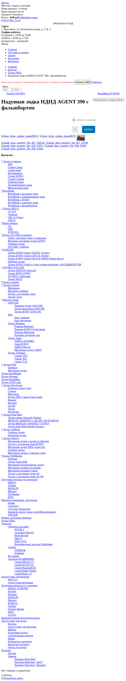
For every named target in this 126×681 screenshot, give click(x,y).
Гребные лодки (16, 243)
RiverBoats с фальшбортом (22, 205)
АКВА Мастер (22, 347)
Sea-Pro (12, 591)
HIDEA (12, 482)
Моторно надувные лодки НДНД (26, 241)
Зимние (12, 656)
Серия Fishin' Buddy (25, 570)
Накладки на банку (18, 644)
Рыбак (11, 503)
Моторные (14, 288)
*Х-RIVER (7, 249)
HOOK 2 (19, 529)
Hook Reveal (21, 535)
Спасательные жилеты (20, 635)
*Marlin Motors (9, 223)
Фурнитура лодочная (20, 641)
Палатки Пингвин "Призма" (30, 665)
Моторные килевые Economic (24, 467)
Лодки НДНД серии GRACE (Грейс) (28, 255)
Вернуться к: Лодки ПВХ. (108, 100)
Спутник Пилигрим (19, 509)
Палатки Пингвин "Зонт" (28, 662)
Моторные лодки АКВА (28, 350)
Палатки (6, 650)
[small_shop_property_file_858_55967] (66, 145)
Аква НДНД (21, 344)
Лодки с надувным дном (21, 294)
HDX (11, 497)
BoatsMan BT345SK (109, 93)
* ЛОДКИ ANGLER (12, 267)
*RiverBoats (7, 190)
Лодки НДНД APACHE (27, 311)
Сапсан (12, 391)
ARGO (12, 220)
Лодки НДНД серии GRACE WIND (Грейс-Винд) (36, 258)
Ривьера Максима (24, 332)
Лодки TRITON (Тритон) (22, 270)
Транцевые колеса (18, 632)
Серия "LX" (21, 361)
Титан (11, 408)
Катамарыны (15, 173)
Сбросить (96, 82)
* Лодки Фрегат (10, 438)
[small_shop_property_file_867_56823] (81, 139)
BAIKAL (13, 603)
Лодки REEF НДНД (19, 273)
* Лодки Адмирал (11, 161)
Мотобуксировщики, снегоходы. (19, 500)
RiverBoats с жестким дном (23, 193)
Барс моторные (22, 320)
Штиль (5, 2)
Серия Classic (15, 167)
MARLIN (13, 488)
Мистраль (13, 394)
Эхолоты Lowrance (18, 526)
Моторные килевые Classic (23, 470)
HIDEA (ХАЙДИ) (18, 588)
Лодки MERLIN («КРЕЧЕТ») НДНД (28, 423)
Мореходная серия (18, 188)
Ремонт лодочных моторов (16, 517)
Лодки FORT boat (11, 382)
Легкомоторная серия (20, 185)
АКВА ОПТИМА (24, 341)
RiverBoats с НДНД (19, 199)
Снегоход (13, 506)
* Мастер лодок (10, 299)
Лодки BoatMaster (11, 373)
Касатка (12, 403)
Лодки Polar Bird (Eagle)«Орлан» (26, 426)
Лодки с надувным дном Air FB (25, 476)
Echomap (19, 553)
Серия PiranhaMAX (25, 567)
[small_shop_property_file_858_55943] (23, 148)
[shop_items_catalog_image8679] (58, 136)
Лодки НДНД (15, 176)
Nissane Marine (16, 609)
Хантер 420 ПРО (15, 93)
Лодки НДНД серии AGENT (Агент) (29, 252)
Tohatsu (12, 485)
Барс (10, 314)
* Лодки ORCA (10, 208)
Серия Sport (14, 170)
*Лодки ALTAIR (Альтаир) (16, 235)
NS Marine (13, 494)
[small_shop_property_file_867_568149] (23, 142)
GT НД (12, 211)
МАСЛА (13, 579)
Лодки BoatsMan (10, 379)
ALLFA (12, 615)
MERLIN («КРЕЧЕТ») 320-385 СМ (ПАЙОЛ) (33, 420)
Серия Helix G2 (23, 573)
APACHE (13, 302)
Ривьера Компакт (24, 326)
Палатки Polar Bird (24, 659)
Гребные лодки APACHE (28, 305)
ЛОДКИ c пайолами (19, 276)
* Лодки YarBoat (10, 429)
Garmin (12, 547)
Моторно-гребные (18, 291)
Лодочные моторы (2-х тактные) (19, 585)
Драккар (12, 214)
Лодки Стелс (15, 297)
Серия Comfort (16, 179)
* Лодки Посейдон (11, 385)
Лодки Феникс (9, 376)
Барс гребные (22, 317)
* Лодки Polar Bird (11, 414)
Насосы (12, 623)
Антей (11, 405)
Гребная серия (16, 182)
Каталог (12, 69)
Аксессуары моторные (20, 582)
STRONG (13, 232)
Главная (12, 66)
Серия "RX (20, 358)
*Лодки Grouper (10, 282)
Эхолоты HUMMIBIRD (21, 559)
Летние (12, 653)
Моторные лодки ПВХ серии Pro (26, 447)
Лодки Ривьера (16, 323)
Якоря (11, 638)
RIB (10, 164)
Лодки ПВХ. (15, 72)
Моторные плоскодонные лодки (26, 464)
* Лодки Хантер (10, 285)
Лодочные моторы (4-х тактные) (19, 479)
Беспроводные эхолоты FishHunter (33, 544)
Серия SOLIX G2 (24, 565)
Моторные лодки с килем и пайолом (28, 441)
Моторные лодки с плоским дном (27, 453)
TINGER (13, 514)
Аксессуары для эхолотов (22, 626)
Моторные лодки (17, 370)
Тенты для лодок (17, 647)
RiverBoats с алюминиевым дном (26, 196)
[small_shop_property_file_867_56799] (67, 142)
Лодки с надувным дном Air (24, 473)
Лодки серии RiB (17, 461)
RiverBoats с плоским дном (23, 202)
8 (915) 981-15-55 (10, 20)
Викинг (12, 400)
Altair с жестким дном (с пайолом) (27, 238)
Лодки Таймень (16, 352)
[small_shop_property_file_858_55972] (23, 145)
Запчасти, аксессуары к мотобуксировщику (32, 512)
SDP (10, 229)
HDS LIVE (20, 541)
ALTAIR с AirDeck (18, 246)
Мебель (12, 629)
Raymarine (13, 556)
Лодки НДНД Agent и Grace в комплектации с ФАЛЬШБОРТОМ (44, 264)
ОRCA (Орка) (15, 217)
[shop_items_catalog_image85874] (20, 136)
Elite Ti (18, 538)
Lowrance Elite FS (24, 532)
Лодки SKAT (15, 279)
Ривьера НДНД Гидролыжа (29, 329)
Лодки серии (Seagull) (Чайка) (24, 417)
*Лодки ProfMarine (11, 456)
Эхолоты (6, 523)
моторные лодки (17, 435)
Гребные (12, 367)
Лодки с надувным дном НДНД (26, 444)
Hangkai (12, 594)
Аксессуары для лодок (13, 620)
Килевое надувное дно (27, 335)
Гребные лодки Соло (19, 388)
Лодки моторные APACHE (29, 308)
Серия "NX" (21, 355)
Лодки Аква (14, 338)
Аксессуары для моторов (15, 576)
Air (9, 226)
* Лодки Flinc (8, 364)
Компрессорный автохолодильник (20, 618)
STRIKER (20, 550)
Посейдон (13, 411)
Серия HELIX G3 (24, 562)
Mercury (12, 491)
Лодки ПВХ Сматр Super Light (25, 397)
